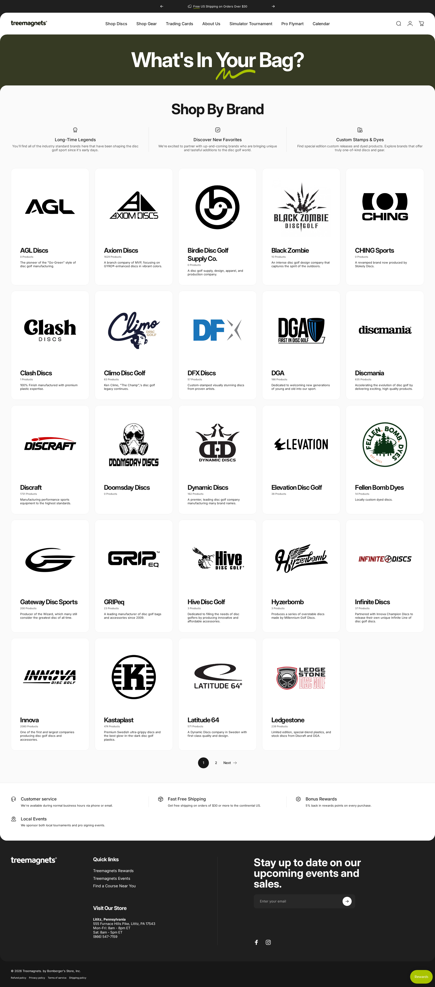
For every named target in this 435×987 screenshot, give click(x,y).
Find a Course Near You (114, 886)
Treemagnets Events (111, 878)
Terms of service (57, 977)
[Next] (273, 6)
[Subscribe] (347, 901)
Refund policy (18, 977)
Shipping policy (77, 977)
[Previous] (162, 6)
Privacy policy (37, 977)
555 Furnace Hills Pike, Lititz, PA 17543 (124, 924)
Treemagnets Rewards (113, 870)
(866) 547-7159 (105, 936)
